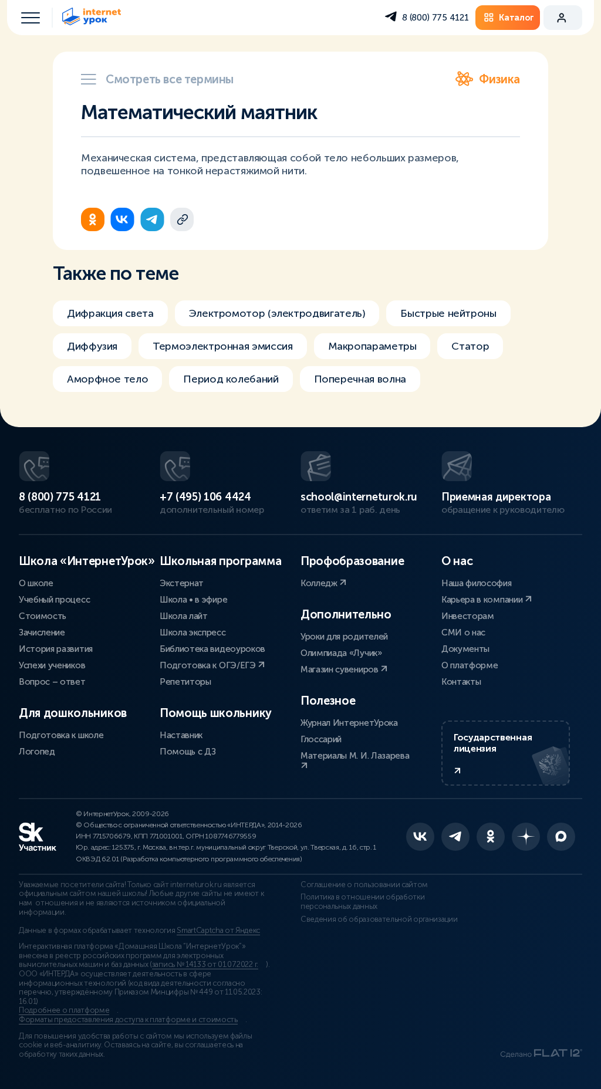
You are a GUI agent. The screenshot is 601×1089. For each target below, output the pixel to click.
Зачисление (42, 632)
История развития (56, 649)
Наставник (181, 735)
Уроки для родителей (344, 636)
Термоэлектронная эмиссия (222, 346)
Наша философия (476, 583)
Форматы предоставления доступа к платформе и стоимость (128, 1020)
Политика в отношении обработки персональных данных (362, 902)
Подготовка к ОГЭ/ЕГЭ (209, 665)
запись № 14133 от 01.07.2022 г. (205, 965)
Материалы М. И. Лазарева (354, 755)
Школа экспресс (193, 632)
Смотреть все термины (170, 79)
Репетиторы (185, 681)
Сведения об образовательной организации (379, 919)
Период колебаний (230, 379)
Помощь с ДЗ (187, 751)
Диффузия (92, 346)
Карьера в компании (483, 599)
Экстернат (182, 583)
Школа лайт (184, 616)
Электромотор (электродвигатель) (277, 313)
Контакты (461, 681)
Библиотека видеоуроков (212, 649)
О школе (36, 583)
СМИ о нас (463, 632)
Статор (470, 346)
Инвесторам (467, 616)
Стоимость (42, 616)
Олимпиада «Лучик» (341, 653)
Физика (499, 79)
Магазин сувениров (340, 669)
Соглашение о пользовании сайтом (364, 885)
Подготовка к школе (61, 735)
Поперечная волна (360, 379)
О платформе (469, 665)
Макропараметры (372, 346)
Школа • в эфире (193, 599)
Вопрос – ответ (52, 681)
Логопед (37, 751)
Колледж (319, 583)
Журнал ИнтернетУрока (349, 723)
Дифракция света (110, 313)
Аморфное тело (107, 379)
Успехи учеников (52, 665)
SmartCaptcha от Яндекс (218, 930)
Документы (465, 649)
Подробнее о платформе (64, 1010)
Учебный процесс (54, 599)
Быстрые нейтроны (448, 313)
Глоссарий (321, 739)
